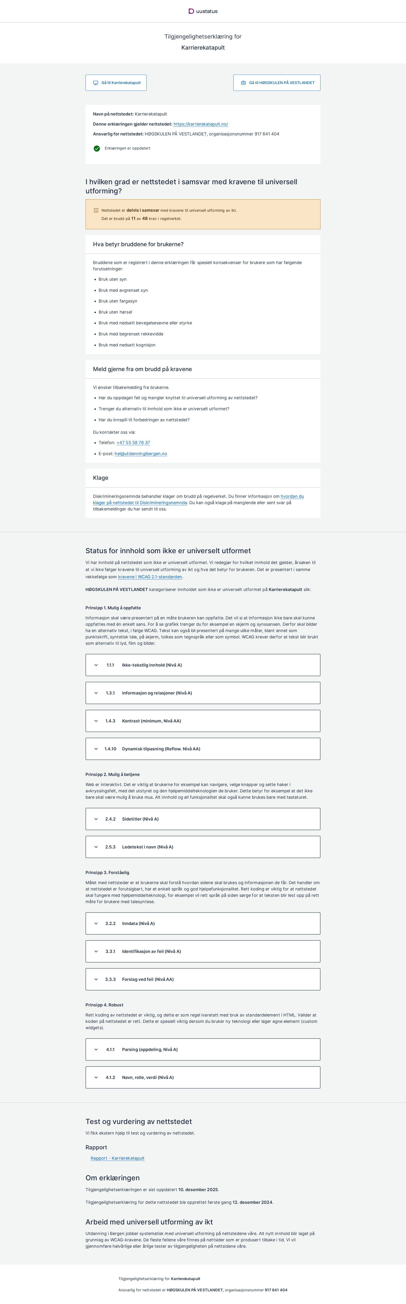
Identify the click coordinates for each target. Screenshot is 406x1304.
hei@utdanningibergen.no (141, 453)
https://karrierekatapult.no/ (201, 124)
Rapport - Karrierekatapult (117, 1158)
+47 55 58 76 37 (133, 442)
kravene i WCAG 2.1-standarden (150, 576)
